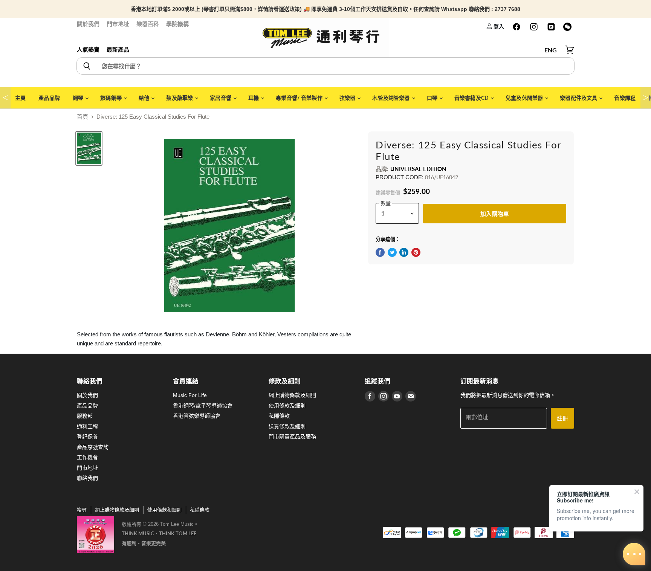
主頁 (20, 98)
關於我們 (88, 24)
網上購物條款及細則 (292, 395)
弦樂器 (348, 98)
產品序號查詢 (92, 447)
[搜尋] (86, 66)
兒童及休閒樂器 (525, 98)
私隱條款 (279, 416)
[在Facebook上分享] (380, 252)
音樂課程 (625, 98)
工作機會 (87, 457)
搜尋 (82, 510)
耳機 (254, 98)
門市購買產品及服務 (292, 437)
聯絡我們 (87, 478)
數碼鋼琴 (111, 98)
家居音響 (221, 98)
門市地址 (118, 24)
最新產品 (118, 49)
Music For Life (190, 395)
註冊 (562, 418)
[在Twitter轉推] (392, 252)
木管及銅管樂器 (391, 98)
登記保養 (87, 437)
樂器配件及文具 (579, 98)
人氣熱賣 (88, 49)
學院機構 (177, 24)
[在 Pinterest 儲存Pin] (415, 252)
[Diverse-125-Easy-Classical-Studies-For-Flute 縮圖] (89, 148)
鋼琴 (78, 98)
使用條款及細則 (287, 406)
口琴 (433, 98)
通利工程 (87, 426)
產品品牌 (49, 98)
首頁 (82, 116)
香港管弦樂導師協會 (196, 416)
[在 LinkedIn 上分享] (403, 252)
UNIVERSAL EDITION (418, 168)
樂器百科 (147, 24)
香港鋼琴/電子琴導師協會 (202, 406)
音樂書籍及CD (472, 98)
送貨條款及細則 (287, 426)
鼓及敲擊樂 (180, 98)
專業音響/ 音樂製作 (300, 98)
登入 (498, 26)
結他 (144, 98)
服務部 (85, 416)
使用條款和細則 (164, 510)
